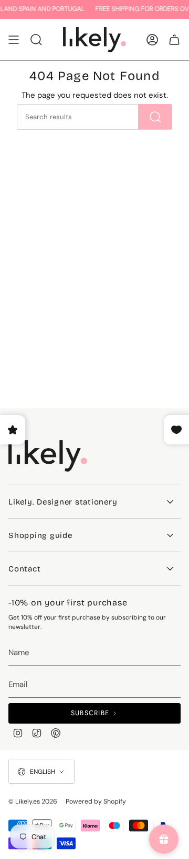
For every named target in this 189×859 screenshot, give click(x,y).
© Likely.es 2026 (32, 801)
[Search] (155, 117)
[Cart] (174, 39)
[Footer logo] (47, 456)
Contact (24, 569)
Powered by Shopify (96, 801)
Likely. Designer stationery (62, 502)
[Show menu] (13, 39)
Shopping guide (40, 535)
